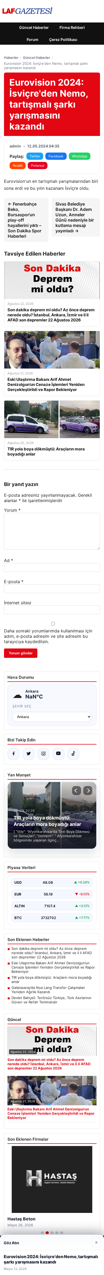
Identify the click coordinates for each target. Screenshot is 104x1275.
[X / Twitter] (28, 754)
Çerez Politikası (63, 39)
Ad (8, 560)
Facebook (56, 156)
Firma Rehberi (72, 27)
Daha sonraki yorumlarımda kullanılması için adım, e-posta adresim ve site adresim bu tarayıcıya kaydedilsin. (48, 636)
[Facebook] (13, 754)
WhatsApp (79, 156)
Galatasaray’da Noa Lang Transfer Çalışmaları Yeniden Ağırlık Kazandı (48, 989)
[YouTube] (58, 754)
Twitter (35, 156)
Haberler (11, 57)
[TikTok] (73, 754)
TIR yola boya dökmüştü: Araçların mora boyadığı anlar (51, 979)
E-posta (13, 581)
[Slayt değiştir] (42, 1232)
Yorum (12, 510)
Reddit (17, 166)
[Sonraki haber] (87, 790)
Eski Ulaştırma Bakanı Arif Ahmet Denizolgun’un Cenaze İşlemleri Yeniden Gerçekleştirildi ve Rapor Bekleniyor (53, 967)
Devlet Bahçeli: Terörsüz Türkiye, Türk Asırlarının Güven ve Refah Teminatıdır (51, 1000)
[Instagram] (43, 754)
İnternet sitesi (17, 602)
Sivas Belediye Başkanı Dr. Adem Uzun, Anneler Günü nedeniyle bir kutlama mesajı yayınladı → (74, 217)
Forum (32, 39)
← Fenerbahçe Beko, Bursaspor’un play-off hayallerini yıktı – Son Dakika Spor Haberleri (24, 220)
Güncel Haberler (34, 27)
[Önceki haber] (76, 790)
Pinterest (37, 166)
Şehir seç (22, 706)
